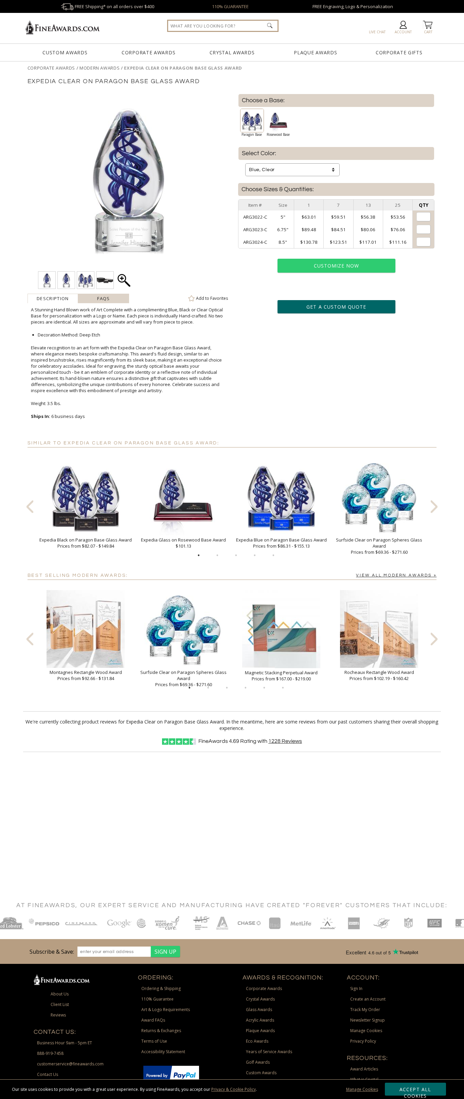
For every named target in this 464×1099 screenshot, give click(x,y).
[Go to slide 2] (217, 555)
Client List (60, 1004)
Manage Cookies (362, 1089)
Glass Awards (259, 1009)
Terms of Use (154, 1041)
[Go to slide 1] (198, 555)
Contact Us (47, 1074)
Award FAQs (153, 1020)
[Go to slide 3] (236, 555)
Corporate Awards (148, 52)
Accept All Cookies (415, 1091)
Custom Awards (64, 52)
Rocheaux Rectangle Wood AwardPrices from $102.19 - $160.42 (379, 675)
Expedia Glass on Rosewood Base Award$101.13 (183, 543)
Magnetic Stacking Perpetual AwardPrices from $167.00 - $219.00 (281, 676)
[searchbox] (223, 26)
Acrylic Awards (260, 1020)
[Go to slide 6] (283, 687)
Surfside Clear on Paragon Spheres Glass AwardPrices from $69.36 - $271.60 (379, 546)
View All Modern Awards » (396, 575)
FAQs (103, 298)
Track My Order (365, 1009)
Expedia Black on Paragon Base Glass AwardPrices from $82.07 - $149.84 (85, 543)
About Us (60, 994)
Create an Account (368, 999)
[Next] (434, 506)
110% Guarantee (157, 999)
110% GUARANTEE (230, 6)
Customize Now (336, 265)
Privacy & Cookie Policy (233, 1089)
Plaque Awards (315, 52)
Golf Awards (258, 1062)
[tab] (53, 298)
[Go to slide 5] (273, 555)
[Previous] (30, 506)
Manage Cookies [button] (366, 1030)
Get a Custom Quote (336, 307)
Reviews (285, 741)
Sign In (356, 988)
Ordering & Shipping (161, 988)
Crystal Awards (232, 52)
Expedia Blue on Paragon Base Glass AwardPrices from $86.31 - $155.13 (281, 543)
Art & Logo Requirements (165, 1009)
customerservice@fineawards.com (70, 1064)
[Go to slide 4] (254, 555)
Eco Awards (257, 1041)
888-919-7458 (50, 1053)
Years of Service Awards (269, 1052)
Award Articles (364, 1069)
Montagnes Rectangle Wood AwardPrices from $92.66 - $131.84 (86, 675)
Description (53, 298)
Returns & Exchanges (161, 1030)
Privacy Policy (363, 1041)
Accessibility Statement (163, 1052)
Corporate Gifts (399, 52)
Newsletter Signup (367, 1020)
